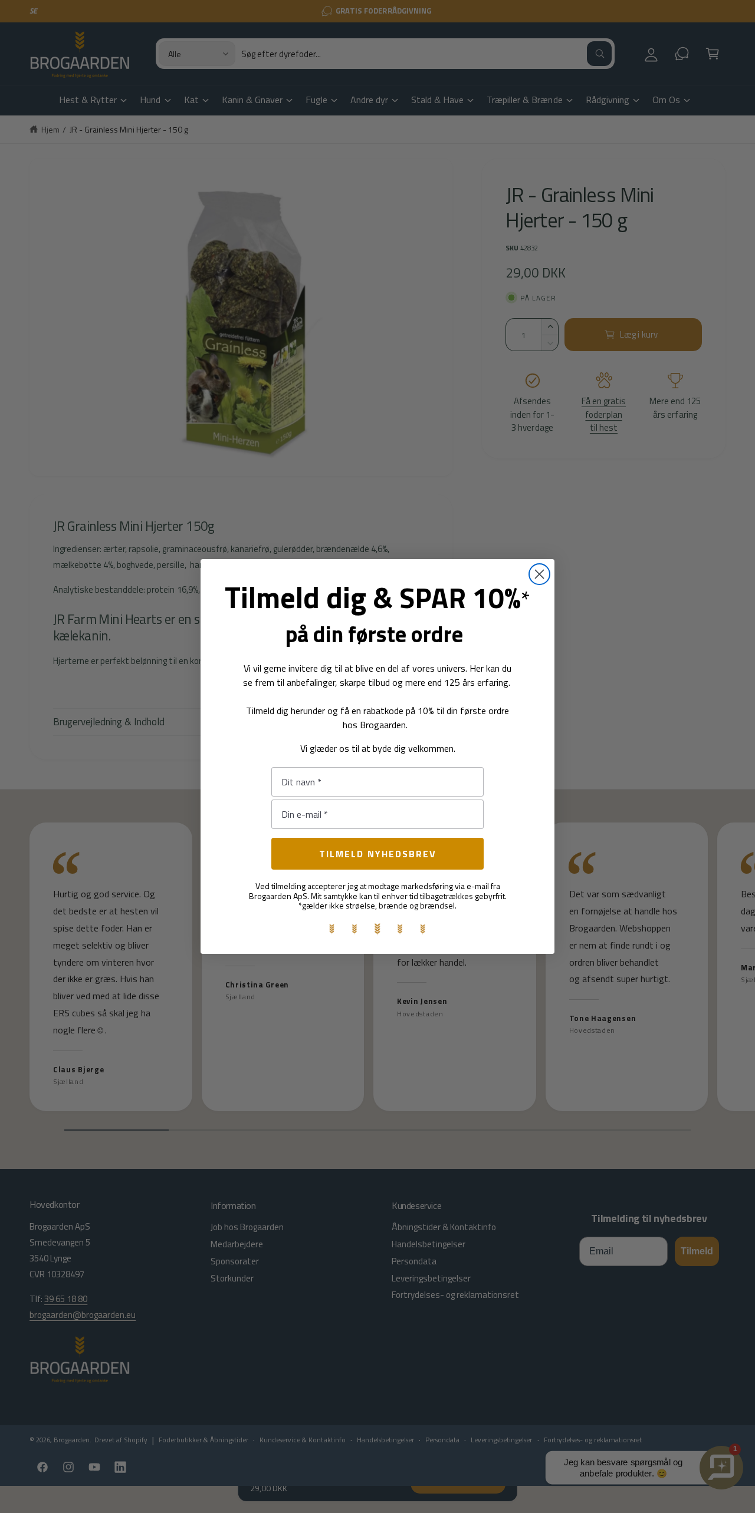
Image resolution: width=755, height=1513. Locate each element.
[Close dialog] (539, 574)
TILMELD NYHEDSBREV (377, 854)
